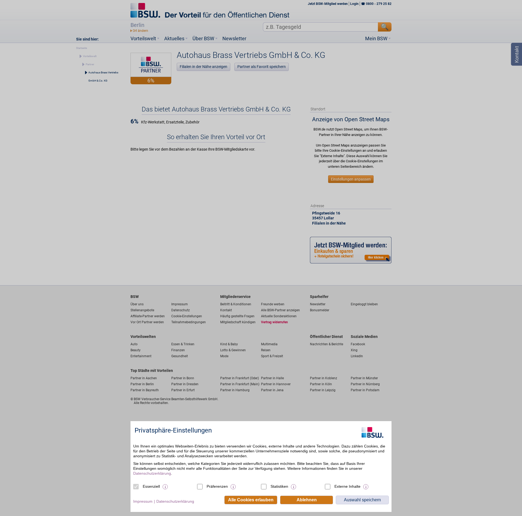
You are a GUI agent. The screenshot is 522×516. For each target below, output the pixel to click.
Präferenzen (217, 486)
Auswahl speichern (362, 500)
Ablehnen (307, 500)
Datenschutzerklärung (152, 473)
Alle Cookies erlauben (251, 500)
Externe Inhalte (347, 486)
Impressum (143, 501)
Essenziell (151, 486)
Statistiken (279, 486)
